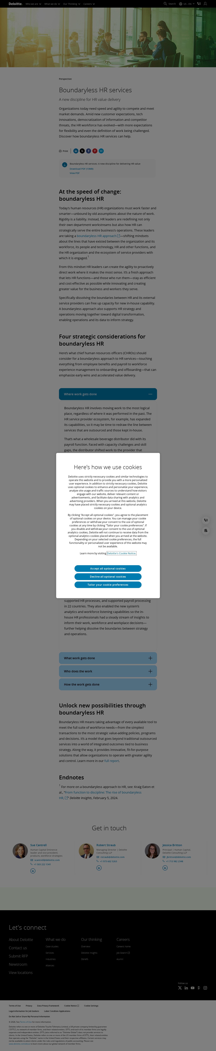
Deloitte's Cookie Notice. (121, 553)
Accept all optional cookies (108, 568)
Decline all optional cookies (108, 576)
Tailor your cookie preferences (108, 584)
